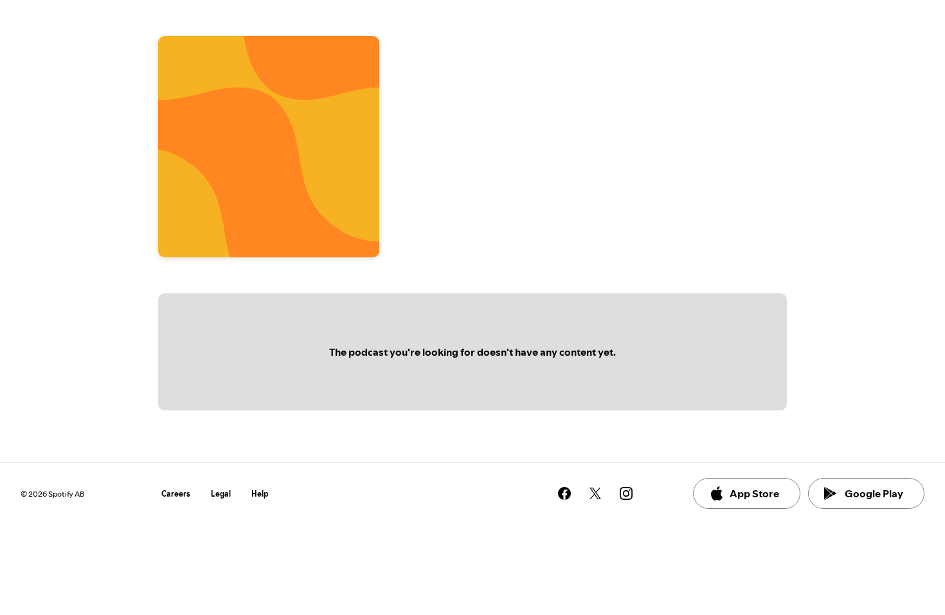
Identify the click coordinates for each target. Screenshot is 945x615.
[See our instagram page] (626, 493)
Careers (175, 493)
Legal (221, 493)
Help (260, 493)
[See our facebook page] (564, 493)
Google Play (874, 493)
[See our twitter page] (595, 493)
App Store (754, 493)
